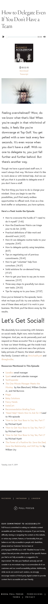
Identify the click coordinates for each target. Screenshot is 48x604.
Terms (16, 597)
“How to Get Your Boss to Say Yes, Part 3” (25, 435)
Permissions (35, 594)
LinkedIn (36, 498)
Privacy (30, 597)
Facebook (6, 498)
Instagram (21, 498)
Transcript (24, 74)
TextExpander (12, 379)
